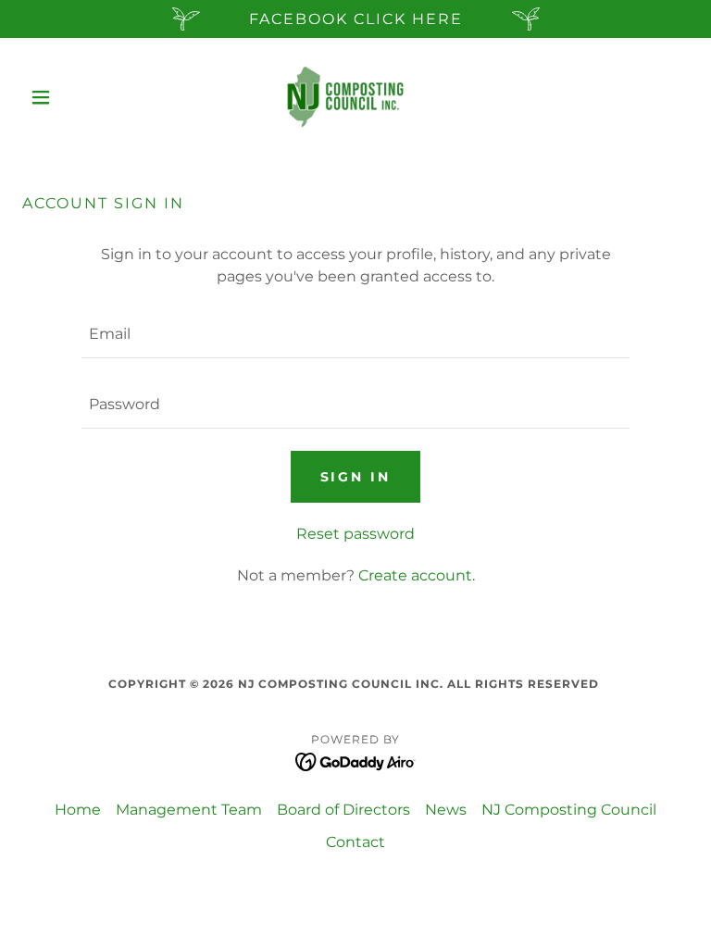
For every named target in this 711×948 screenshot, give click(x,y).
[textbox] (355, 334)
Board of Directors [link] (343, 809)
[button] (72, 97)
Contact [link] (355, 842)
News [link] (446, 809)
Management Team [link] (189, 809)
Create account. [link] (416, 575)
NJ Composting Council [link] (568, 809)
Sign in (356, 476)
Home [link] (78, 809)
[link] (355, 97)
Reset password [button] (355, 534)
